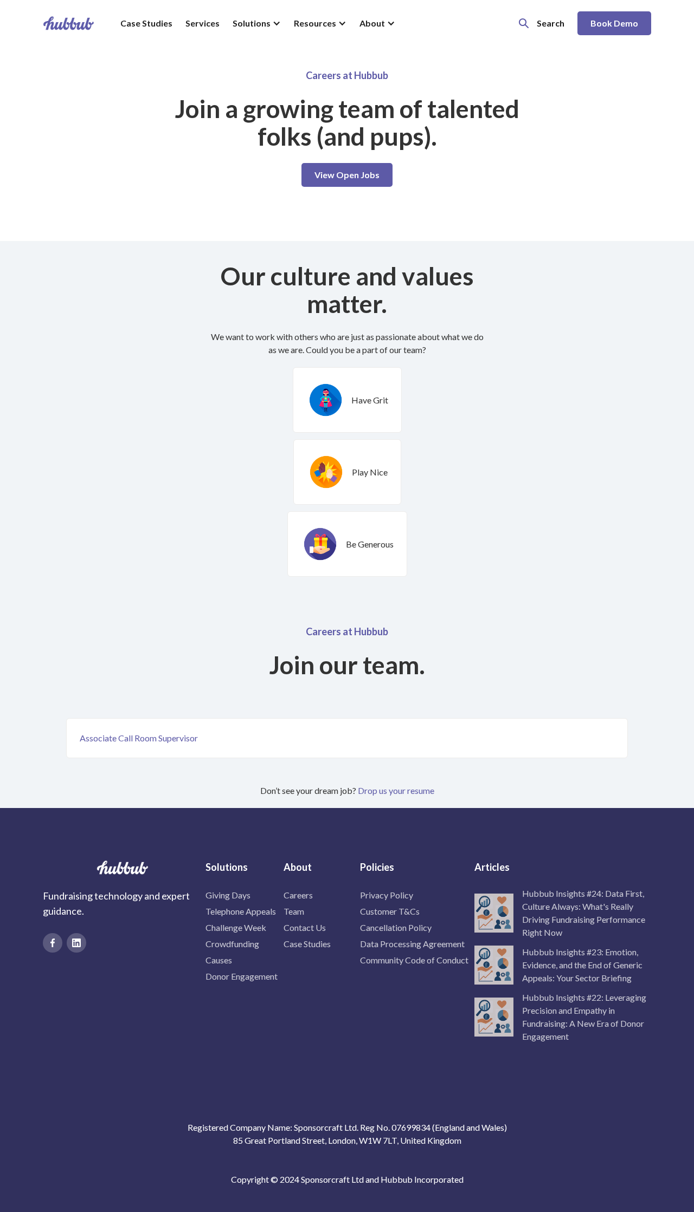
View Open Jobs (347, 175)
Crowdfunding (232, 944)
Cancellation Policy (396, 927)
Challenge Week (235, 927)
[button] (256, 23)
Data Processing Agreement (412, 944)
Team (294, 911)
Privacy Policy (386, 895)
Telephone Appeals (240, 911)
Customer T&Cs (390, 911)
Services (202, 23)
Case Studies (146, 23)
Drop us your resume (396, 790)
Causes (218, 960)
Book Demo (614, 23)
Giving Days (227, 895)
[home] (68, 23)
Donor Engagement (241, 976)
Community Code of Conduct (414, 960)
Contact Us (305, 927)
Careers (298, 895)
